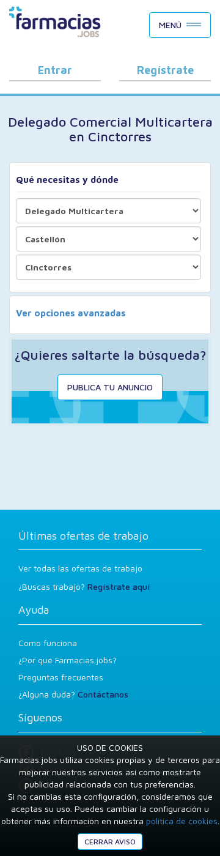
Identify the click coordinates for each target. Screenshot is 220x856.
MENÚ (170, 25)
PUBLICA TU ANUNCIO (110, 387)
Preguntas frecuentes (60, 677)
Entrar (55, 70)
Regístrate (165, 70)
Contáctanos (103, 694)
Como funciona (47, 643)
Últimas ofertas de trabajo (83, 535)
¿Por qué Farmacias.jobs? (67, 660)
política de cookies (182, 821)
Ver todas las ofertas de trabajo (80, 568)
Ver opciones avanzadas (71, 313)
